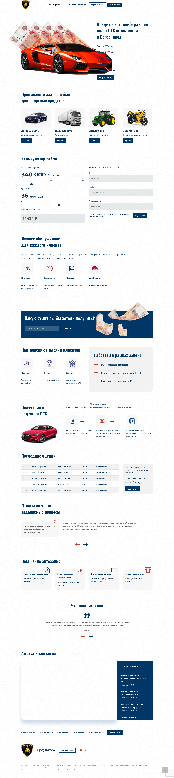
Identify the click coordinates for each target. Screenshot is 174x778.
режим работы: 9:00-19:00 (134, 680)
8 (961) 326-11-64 (77, 4)
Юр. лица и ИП (96, 732)
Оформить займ (114, 4)
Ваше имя (92, 173)
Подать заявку (140, 215)
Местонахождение (95, 201)
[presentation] (77, 544)
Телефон (91, 187)
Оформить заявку (105, 77)
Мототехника (79, 732)
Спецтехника (63, 732)
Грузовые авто (46, 732)
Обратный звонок (97, 4)
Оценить (27, 140)
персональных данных (96, 216)
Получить (67, 328)
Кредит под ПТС (28, 732)
